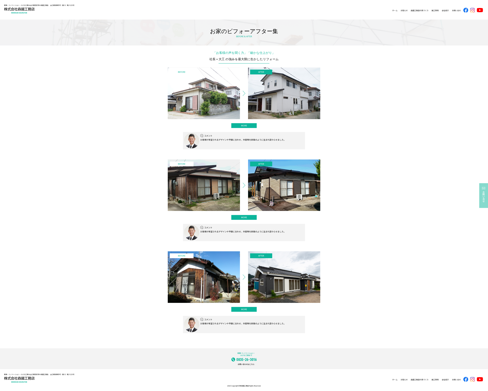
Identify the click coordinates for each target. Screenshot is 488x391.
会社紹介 (445, 10)
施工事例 (435, 10)
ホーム (395, 10)
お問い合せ (456, 10)
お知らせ (404, 10)
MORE (244, 125)
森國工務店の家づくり (420, 10)
